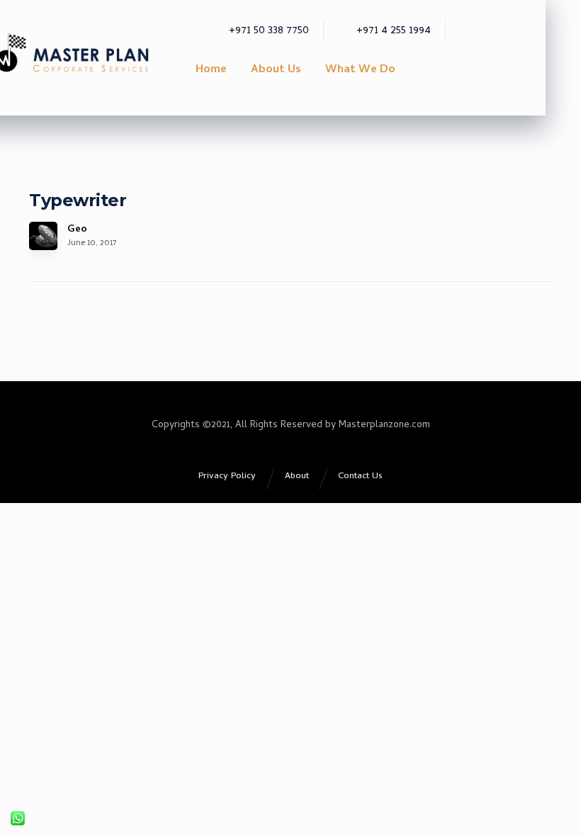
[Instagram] (509, 16)
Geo (77, 230)
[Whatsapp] (549, 16)
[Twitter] (490, 16)
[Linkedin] (529, 16)
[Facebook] (470, 16)
